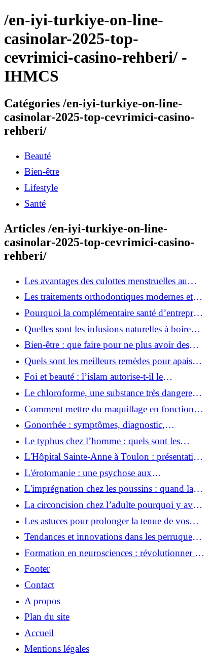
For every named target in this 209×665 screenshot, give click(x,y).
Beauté (37, 155)
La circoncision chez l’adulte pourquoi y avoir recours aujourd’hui (113, 505)
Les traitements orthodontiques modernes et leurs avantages (108, 296)
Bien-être (41, 171)
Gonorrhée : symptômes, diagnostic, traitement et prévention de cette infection (104, 425)
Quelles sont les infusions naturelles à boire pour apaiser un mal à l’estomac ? (107, 329)
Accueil (39, 633)
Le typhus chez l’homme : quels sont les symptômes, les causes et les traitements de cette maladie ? (106, 441)
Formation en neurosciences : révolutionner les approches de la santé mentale (114, 553)
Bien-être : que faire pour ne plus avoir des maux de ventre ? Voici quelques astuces (106, 344)
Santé (35, 203)
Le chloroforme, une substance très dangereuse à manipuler (114, 393)
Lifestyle (41, 187)
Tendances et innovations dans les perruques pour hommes (110, 536)
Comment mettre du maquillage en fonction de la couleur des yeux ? (109, 409)
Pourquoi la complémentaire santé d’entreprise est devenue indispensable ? (113, 313)
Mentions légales (56, 648)
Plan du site (46, 616)
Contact (39, 584)
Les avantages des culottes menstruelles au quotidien (105, 281)
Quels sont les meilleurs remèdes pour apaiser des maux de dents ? (111, 361)
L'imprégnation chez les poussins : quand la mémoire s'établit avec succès (108, 488)
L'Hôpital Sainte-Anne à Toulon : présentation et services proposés (113, 456)
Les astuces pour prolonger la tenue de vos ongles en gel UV (106, 521)
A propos (42, 601)
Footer (37, 568)
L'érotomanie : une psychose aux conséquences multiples (88, 473)
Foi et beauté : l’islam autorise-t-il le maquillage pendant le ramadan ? (93, 376)
